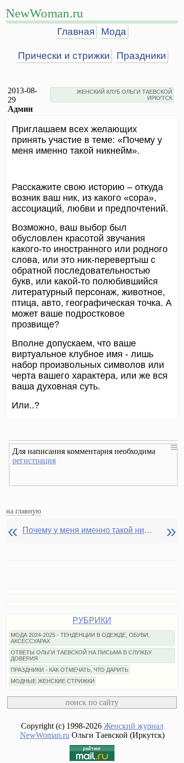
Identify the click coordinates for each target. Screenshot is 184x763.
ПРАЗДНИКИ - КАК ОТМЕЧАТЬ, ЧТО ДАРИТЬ (69, 670)
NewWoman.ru (44, 13)
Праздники (141, 55)
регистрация (34, 460)
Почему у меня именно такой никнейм (88, 530)
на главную (23, 511)
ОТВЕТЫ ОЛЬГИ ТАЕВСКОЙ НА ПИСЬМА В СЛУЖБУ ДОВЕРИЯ (81, 655)
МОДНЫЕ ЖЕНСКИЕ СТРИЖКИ (53, 681)
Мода (113, 31)
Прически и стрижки (64, 55)
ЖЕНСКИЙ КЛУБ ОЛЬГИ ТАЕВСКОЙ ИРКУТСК (124, 95)
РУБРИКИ (92, 620)
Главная (76, 31)
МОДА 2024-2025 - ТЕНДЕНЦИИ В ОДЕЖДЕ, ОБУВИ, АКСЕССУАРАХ (80, 638)
